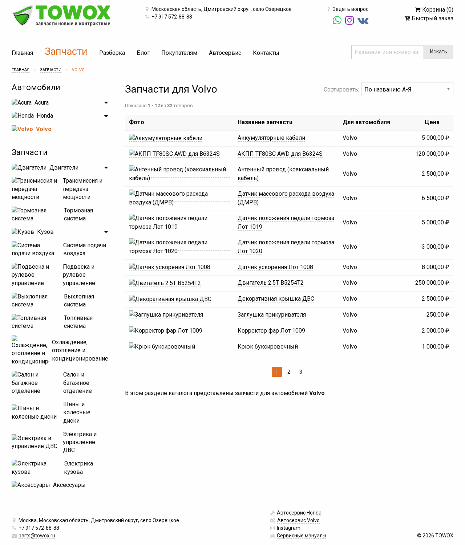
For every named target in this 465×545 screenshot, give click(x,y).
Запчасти (66, 51)
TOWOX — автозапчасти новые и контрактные (61, 16)
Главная (22, 52)
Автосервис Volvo (298, 520)
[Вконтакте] (363, 20)
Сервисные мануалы (301, 535)
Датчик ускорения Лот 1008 (275, 267)
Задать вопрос (350, 9)
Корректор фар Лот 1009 (271, 330)
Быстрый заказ (432, 18)
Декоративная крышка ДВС (276, 298)
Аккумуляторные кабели (271, 137)
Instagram (288, 528)
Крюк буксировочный (268, 346)
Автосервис (225, 52)
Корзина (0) (437, 9)
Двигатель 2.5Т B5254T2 (271, 282)
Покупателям (179, 52)
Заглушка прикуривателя (272, 314)
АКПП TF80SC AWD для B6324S (280, 153)
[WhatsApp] (338, 20)
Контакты (266, 52)
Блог (143, 52)
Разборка (112, 52)
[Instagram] (350, 20)
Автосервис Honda (299, 513)
